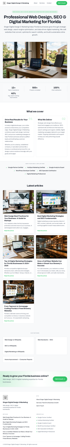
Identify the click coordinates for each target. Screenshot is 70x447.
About (35, 3)
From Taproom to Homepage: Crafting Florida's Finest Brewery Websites (16, 437)
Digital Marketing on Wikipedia (14, 351)
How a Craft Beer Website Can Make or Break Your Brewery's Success (17, 432)
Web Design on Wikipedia (13, 340)
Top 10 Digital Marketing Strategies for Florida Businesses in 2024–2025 (16, 428)
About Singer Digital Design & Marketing (48, 399)
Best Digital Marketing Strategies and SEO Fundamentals (15, 423)
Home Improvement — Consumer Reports (18, 359)
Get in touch (62, 3)
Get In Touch (40, 406)
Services (42, 3)
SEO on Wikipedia (10, 346)
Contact (49, 3)
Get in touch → (60, 379)
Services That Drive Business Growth (47, 402)
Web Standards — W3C (45, 340)
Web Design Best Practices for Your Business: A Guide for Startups (17, 418)
